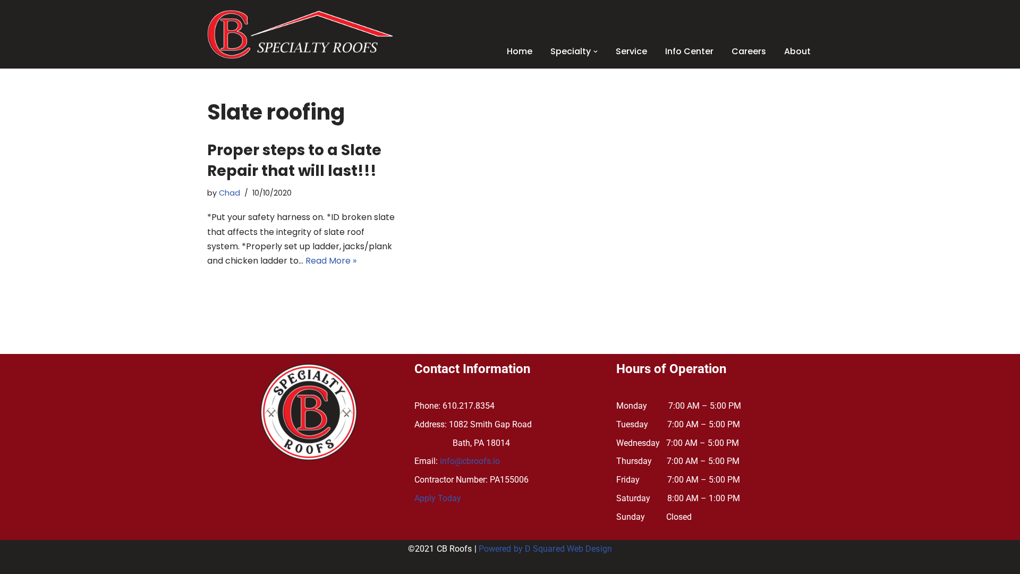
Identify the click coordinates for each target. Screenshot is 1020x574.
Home (519, 51)
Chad (229, 193)
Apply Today (437, 498)
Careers (749, 51)
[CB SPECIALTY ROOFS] (300, 34)
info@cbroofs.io (470, 461)
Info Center (689, 51)
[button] (595, 51)
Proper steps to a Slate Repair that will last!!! (294, 160)
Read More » (330, 261)
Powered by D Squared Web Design (545, 549)
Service (631, 51)
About (797, 51)
